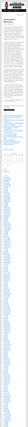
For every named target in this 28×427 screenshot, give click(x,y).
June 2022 (6, 203)
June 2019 (6, 250)
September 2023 (7, 186)
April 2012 (6, 372)
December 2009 (7, 414)
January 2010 (7, 413)
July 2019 (6, 248)
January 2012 (7, 376)
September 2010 (7, 401)
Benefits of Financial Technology (11, 143)
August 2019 (6, 247)
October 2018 (7, 261)
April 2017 (6, 286)
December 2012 (7, 362)
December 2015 (7, 309)
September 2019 (7, 245)
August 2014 (6, 332)
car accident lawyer (13, 63)
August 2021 (6, 216)
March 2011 (6, 391)
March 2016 (6, 305)
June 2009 (6, 423)
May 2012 (6, 370)
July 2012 (6, 367)
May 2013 (6, 355)
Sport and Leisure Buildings (10, 135)
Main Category (16, 100)
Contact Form (15, 10)
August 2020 (6, 230)
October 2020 (7, 227)
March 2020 (6, 236)
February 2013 (7, 359)
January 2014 (7, 343)
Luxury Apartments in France (10, 134)
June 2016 (6, 300)
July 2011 (6, 385)
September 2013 (7, 349)
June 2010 (6, 405)
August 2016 (6, 297)
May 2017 (6, 285)
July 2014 (6, 334)
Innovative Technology (9, 144)
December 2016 (7, 292)
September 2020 (7, 229)
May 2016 (6, 302)
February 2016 (7, 306)
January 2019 (7, 256)
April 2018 (6, 270)
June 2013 (6, 353)
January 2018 (7, 274)
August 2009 (6, 420)
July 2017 (6, 282)
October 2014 (7, 329)
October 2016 (7, 296)
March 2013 (6, 358)
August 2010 (6, 402)
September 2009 (7, 419)
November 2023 (7, 184)
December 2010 (7, 396)
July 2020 (6, 232)
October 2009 (7, 417)
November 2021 (7, 212)
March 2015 (6, 321)
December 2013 (7, 344)
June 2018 (6, 267)
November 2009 (7, 416)
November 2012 (7, 364)
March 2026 (6, 177)
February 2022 (7, 207)
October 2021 (7, 213)
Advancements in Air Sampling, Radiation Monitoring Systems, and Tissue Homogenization (13, 127)
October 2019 (7, 244)
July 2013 (6, 352)
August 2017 (6, 280)
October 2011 (7, 381)
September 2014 (7, 330)
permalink (11, 101)
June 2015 (6, 317)
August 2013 (6, 350)
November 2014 (7, 327)
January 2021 (7, 222)
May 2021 (6, 219)
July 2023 (6, 187)
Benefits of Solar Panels (9, 140)
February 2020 (7, 238)
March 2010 (6, 410)
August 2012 (6, 366)
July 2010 (6, 404)
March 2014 (6, 340)
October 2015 (7, 312)
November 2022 (7, 198)
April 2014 (6, 338)
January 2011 (7, 395)
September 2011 (7, 382)
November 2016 (7, 294)
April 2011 (6, 390)
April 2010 (6, 408)
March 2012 (6, 373)
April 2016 (6, 303)
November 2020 (7, 225)
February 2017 (7, 289)
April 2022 (6, 206)
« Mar (7, 165)
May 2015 (6, 318)
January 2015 (7, 324)
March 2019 (6, 253)
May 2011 (6, 388)
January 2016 (7, 308)
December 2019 (7, 241)
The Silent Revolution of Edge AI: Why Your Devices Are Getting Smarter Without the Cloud (13, 117)
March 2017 (6, 288)
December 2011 (7, 378)
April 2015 (6, 320)
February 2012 (7, 375)
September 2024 (7, 180)
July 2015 (6, 315)
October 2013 (7, 347)
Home (5, 10)
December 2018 (7, 257)
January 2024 (7, 183)
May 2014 (6, 337)
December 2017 (7, 276)
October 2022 (7, 200)
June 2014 (6, 335)
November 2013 (7, 346)
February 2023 (7, 193)
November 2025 (7, 178)
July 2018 (6, 265)
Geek (22, 100)
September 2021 (7, 215)
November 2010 (7, 398)
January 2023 (7, 195)
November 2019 (7, 242)
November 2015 (7, 311)
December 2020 (7, 224)
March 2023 (6, 192)
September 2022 (7, 201)
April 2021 (6, 221)
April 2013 (6, 356)
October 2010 (7, 399)
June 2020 (6, 233)
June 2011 (6, 387)
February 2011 (7, 393)
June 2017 (6, 283)
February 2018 (7, 273)
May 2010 (6, 407)
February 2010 (7, 411)
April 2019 (6, 251)
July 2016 (6, 299)
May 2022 (6, 204)
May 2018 (6, 268)
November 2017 (7, 277)
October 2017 (7, 279)
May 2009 (6, 425)
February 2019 (7, 254)
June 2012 (6, 369)
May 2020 (6, 235)
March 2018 (6, 271)
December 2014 (7, 326)
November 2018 (7, 259)
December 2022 (7, 196)
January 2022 (7, 209)
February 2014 (7, 341)
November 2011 (7, 379)
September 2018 (7, 262)
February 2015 (7, 323)
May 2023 (6, 189)
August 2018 (6, 264)
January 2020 (7, 239)
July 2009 (6, 422)
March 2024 (6, 181)
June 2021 (6, 218)
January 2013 (7, 361)
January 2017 (7, 291)
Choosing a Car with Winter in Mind (12, 141)
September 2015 (7, 314)
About (10, 10)
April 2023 (6, 190)
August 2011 (6, 384)
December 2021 (7, 210)
